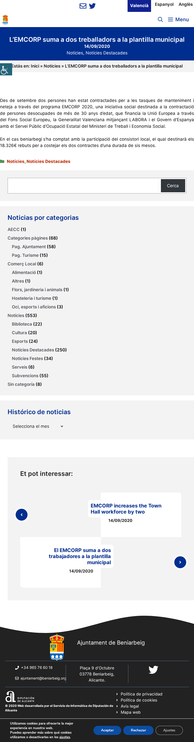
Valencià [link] (139, 5)
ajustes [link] (64, 737)
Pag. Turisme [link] (25, 255)
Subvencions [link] (25, 375)
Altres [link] (18, 281)
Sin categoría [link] (21, 384)
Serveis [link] (19, 367)
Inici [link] (35, 66)
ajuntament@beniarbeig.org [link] (43, 678)
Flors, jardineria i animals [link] (37, 289)
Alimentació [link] (24, 272)
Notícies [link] (75, 52)
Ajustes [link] (169, 730)
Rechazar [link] (138, 730)
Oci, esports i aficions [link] (34, 306)
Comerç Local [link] (22, 263)
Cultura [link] (19, 332)
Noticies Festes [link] (27, 358)
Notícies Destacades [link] (107, 52)
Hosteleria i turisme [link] (31, 298)
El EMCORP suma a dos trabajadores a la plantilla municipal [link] (80, 556)
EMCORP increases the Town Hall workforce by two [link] (126, 509)
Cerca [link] (173, 185)
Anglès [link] (186, 4)
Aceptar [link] (107, 730)
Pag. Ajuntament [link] (29, 246)
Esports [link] (20, 341)
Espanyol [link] (164, 4)
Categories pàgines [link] (28, 238)
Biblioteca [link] (22, 324)
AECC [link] (14, 229)
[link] (6, 69)
